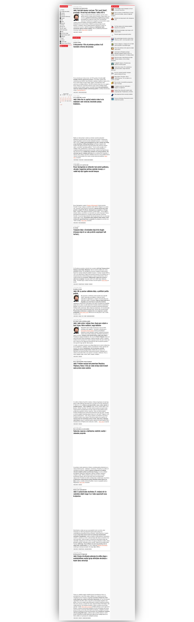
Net (62, 19)
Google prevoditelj (65, 11)
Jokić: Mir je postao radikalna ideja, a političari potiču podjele (91, 292)
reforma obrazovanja (82, 92)
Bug (62, 31)
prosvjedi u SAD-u (88, 549)
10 (60, 98)
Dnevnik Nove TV (81, 90)
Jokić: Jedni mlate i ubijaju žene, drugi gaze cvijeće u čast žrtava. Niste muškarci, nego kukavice (90, 324)
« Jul (61, 104)
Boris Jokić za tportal (87, 606)
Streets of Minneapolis (92, 205)
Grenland (86, 284)
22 (69, 99)
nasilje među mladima (86, 618)
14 (67, 98)
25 (62, 101)
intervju (80, 316)
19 (63, 99)
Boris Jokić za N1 (84, 312)
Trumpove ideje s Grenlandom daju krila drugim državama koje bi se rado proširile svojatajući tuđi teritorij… (89, 231)
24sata (62, 24)
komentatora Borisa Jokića (87, 330)
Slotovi (62, 39)
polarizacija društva (90, 316)
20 (65, 99)
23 (70, 99)
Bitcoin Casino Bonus (66, 43)
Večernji (63, 14)
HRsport (63, 36)
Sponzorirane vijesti (65, 34)
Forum (62, 9)
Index (62, 21)
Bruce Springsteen (82, 222)
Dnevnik (63, 23)
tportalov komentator (102, 545)
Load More (123, 103)
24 (60, 101)
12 (63, 98)
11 (62, 98)
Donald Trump (81, 284)
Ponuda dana (64, 29)
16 (70, 98)
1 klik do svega (64, 33)
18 (62, 99)
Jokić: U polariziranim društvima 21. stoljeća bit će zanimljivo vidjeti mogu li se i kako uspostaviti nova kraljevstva (90, 493)
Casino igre (63, 41)
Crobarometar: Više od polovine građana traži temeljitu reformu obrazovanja (88, 45)
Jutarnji (63, 13)
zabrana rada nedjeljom (88, 159)
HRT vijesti (63, 28)
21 (67, 99)
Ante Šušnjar (76, 159)
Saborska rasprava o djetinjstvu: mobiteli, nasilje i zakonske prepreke (89, 431)
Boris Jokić (84, 30)
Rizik (62, 38)
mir (82, 316)
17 (60, 99)
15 (69, 98)
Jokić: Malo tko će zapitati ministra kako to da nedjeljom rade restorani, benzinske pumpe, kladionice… (88, 101)
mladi (85, 316)
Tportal (62, 18)
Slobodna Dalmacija (65, 16)
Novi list (63, 26)
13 (65, 98)
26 (63, 101)
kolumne (80, 32)
